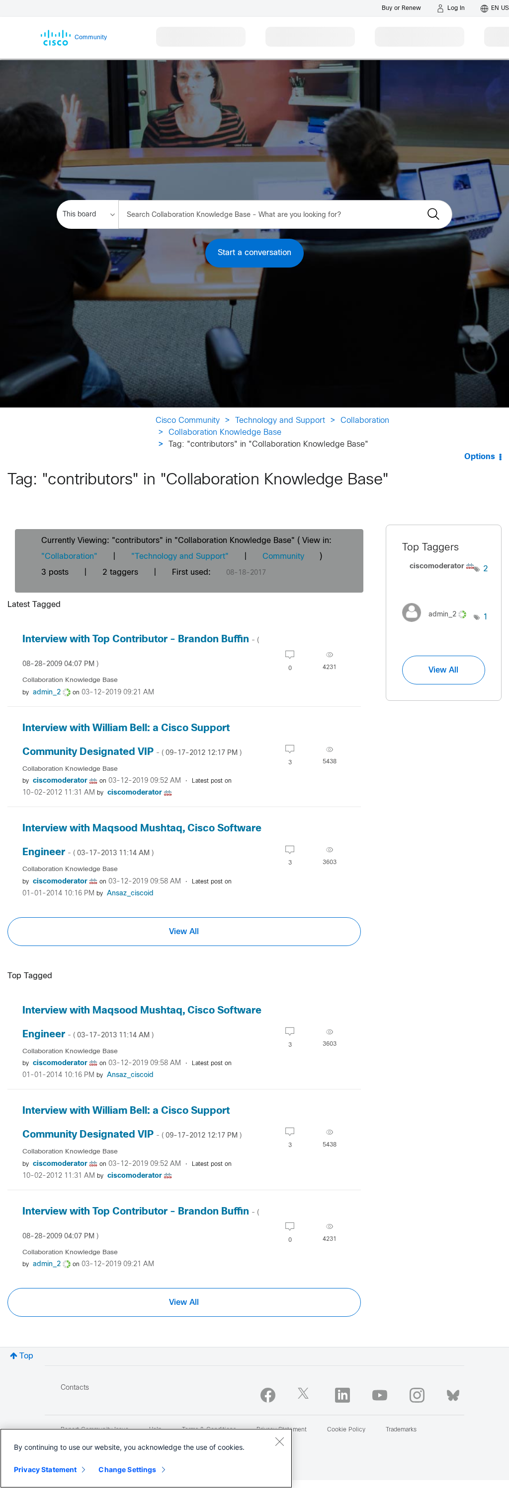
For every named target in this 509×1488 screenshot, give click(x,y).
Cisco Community (188, 420)
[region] (146, 1458)
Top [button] (26, 1356)
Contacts (75, 1388)
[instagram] (417, 1395)
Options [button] (479, 457)
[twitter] (305, 1395)
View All (184, 931)
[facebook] (267, 1395)
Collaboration (364, 420)
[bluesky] (453, 1393)
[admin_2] (438, 624)
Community (283, 556)
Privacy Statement (45, 1469)
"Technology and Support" (180, 556)
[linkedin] (342, 1395)
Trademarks (401, 1430)
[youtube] (379, 1395)
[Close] (279, 1441)
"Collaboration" (69, 556)
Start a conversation (254, 253)
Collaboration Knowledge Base (225, 432)
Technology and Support (280, 420)
